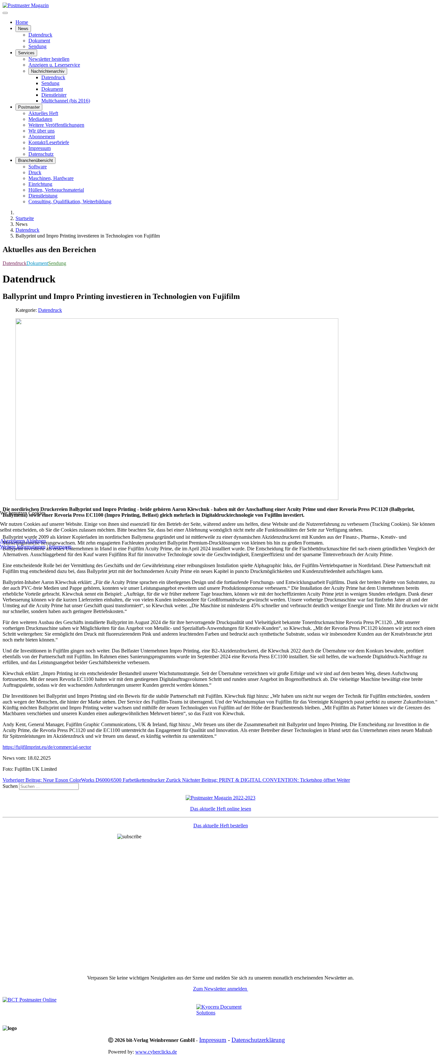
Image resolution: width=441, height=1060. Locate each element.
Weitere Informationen (23, 546)
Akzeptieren (12, 541)
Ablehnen (36, 541)
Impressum (60, 546)
